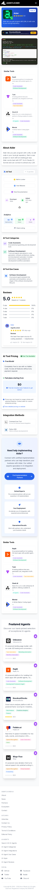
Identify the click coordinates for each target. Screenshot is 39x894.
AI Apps (4, 858)
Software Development (16, 251)
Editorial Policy (7, 834)
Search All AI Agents (9, 843)
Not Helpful (27, 342)
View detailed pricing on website (15, 406)
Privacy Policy (7, 827)
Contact (4, 810)
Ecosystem (5, 807)
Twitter (6, 875)
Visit (31, 10)
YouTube (7, 878)
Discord (26, 878)
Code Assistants (14, 243)
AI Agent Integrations (9, 851)
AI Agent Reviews (8, 862)
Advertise (5, 819)
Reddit (25, 875)
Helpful (15, 342)
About (4, 795)
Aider (12, 325)
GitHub (6, 871)
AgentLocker (15, 328)
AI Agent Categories (9, 847)
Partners (5, 803)
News (4, 799)
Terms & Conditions (8, 830)
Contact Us (6, 823)
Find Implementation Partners (20, 476)
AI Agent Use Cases (9, 854)
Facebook (26, 871)
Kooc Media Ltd (25, 886)
